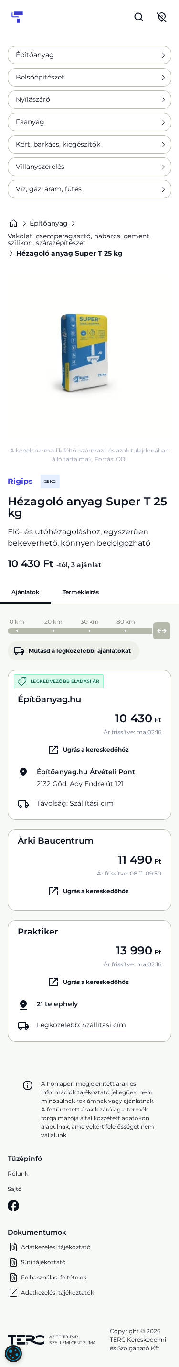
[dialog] (13, 1353)
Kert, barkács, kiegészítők (58, 144)
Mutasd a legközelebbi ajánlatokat (80, 650)
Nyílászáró (33, 99)
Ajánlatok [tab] (25, 592)
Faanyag (30, 122)
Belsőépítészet (40, 77)
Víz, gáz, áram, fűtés (49, 189)
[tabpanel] (89, 827)
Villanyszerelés (40, 166)
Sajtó (15, 1188)
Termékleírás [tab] (81, 592)
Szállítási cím (92, 803)
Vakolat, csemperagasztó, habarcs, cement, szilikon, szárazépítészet (79, 239)
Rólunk (18, 1173)
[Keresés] (138, 17)
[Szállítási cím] (161, 17)
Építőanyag (35, 54)
